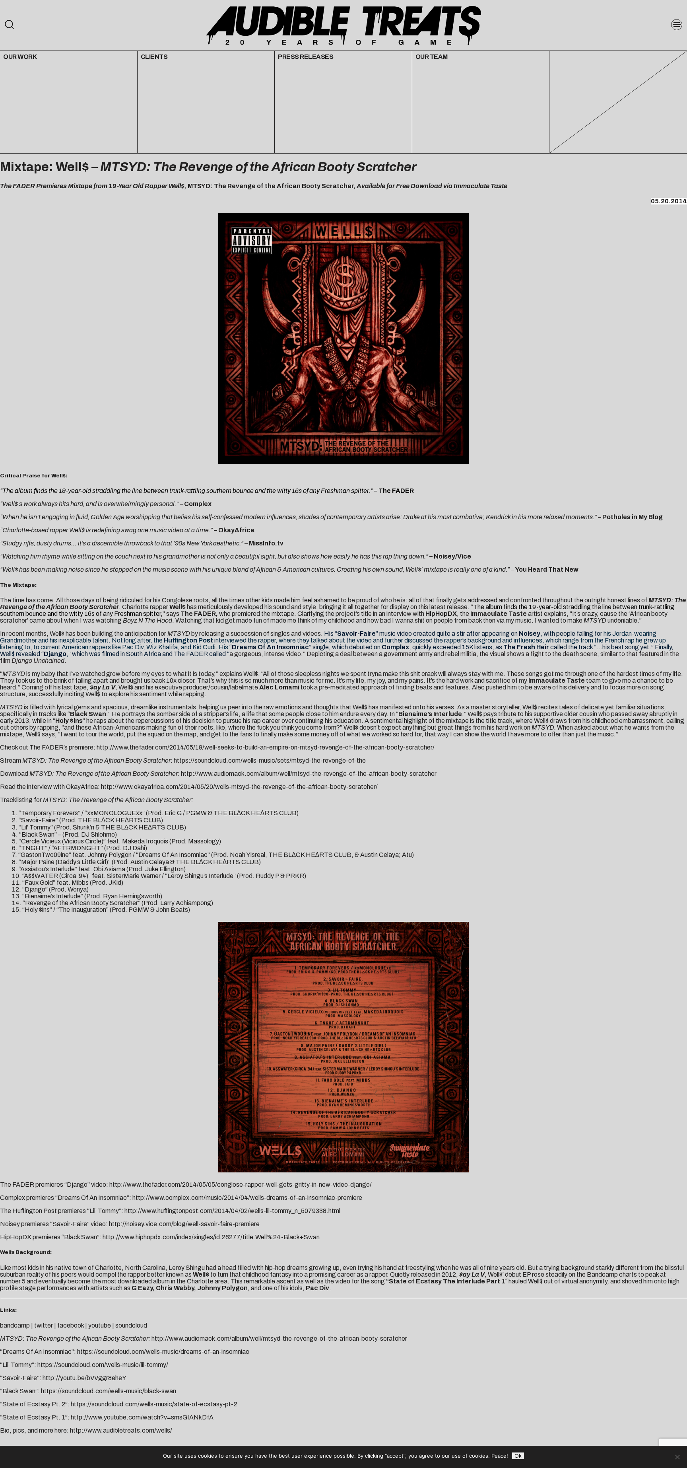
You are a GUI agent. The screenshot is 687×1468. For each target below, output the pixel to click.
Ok (518, 1456)
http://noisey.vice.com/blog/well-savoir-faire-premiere (184, 1224)
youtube (99, 1325)
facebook (70, 1325)
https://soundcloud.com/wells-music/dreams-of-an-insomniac (163, 1351)
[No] (677, 1457)
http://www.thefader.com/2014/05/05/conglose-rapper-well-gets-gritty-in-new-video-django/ (240, 1184)
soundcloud (131, 1325)
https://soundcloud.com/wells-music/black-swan (108, 1391)
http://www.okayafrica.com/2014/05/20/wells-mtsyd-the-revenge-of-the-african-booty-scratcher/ (239, 786)
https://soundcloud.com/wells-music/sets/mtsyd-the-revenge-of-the (270, 760)
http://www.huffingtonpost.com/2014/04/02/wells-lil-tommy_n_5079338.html (232, 1210)
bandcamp (15, 1325)
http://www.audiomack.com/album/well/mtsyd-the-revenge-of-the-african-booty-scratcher (309, 773)
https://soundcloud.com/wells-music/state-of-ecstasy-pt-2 (154, 1404)
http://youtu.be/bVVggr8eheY (84, 1378)
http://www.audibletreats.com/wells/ (121, 1430)
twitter (43, 1325)
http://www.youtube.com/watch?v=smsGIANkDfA (142, 1417)
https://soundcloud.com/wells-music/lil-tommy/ (102, 1364)
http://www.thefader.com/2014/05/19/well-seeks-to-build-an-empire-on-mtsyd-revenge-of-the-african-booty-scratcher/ (266, 747)
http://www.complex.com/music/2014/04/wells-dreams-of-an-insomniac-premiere (247, 1197)
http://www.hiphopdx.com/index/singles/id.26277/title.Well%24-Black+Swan (211, 1237)
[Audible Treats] (343, 25)
